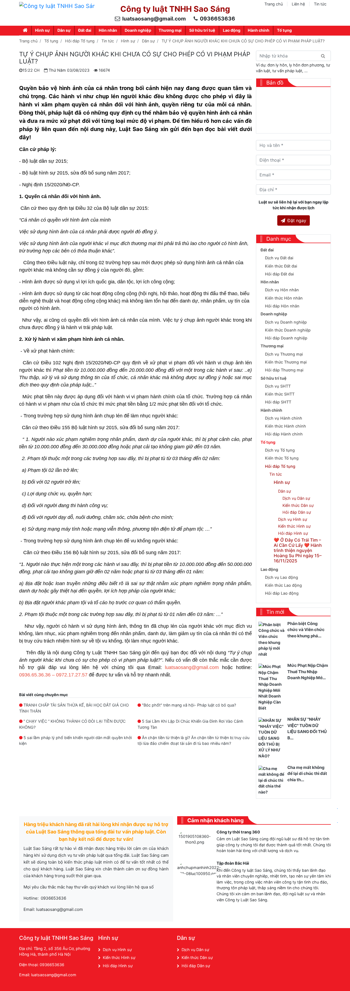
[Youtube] (310, 939)
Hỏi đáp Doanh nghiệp (286, 338)
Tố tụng (284, 30)
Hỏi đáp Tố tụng (80, 41)
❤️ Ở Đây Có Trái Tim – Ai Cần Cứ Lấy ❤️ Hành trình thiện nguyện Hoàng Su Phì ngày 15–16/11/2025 (298, 550)
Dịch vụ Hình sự (292, 519)
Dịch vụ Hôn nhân (282, 289)
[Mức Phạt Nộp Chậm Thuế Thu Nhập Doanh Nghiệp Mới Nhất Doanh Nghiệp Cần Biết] (271, 687)
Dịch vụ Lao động (281, 577)
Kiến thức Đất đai (281, 266)
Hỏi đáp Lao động (282, 593)
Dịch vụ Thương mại (284, 354)
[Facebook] (274, 939)
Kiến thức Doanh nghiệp (288, 330)
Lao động (231, 30)
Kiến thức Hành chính (285, 426)
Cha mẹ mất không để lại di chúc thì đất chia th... (307, 773)
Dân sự (64, 30)
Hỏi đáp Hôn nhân (282, 306)
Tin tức (320, 4)
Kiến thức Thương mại (286, 362)
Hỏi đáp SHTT (278, 402)
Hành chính (258, 30)
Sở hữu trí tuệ (202, 30)
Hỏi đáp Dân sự (296, 512)
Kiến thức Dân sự (298, 505)
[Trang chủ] (25, 30)
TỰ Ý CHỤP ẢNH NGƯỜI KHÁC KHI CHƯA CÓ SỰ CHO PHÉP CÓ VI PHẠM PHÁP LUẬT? (243, 41)
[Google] (286, 939)
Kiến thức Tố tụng (282, 458)
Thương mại (170, 30)
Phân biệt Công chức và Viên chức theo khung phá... (306, 629)
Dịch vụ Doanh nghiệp (286, 322)
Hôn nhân (108, 30)
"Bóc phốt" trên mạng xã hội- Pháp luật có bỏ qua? (189, 705)
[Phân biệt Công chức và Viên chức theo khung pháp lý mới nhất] (271, 639)
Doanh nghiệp (138, 30)
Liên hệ (298, 4)
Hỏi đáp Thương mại (284, 370)
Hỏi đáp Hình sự (293, 533)
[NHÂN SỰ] (271, 738)
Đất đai (84, 30)
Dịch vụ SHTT (278, 386)
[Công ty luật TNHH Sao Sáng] (57, 5)
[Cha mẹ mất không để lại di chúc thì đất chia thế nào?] (271, 779)
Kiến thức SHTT (279, 394)
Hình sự (42, 30)
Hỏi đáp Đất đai (279, 274)
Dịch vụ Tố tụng (280, 450)
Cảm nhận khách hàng (215, 820)
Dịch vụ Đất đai (279, 257)
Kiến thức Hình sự (294, 526)
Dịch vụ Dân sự (296, 498)
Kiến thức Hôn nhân (284, 298)
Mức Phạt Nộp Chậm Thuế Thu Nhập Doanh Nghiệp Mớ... (307, 671)
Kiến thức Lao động (283, 585)
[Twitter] (298, 939)
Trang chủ (273, 4)
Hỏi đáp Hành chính (284, 434)
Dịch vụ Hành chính (283, 418)
